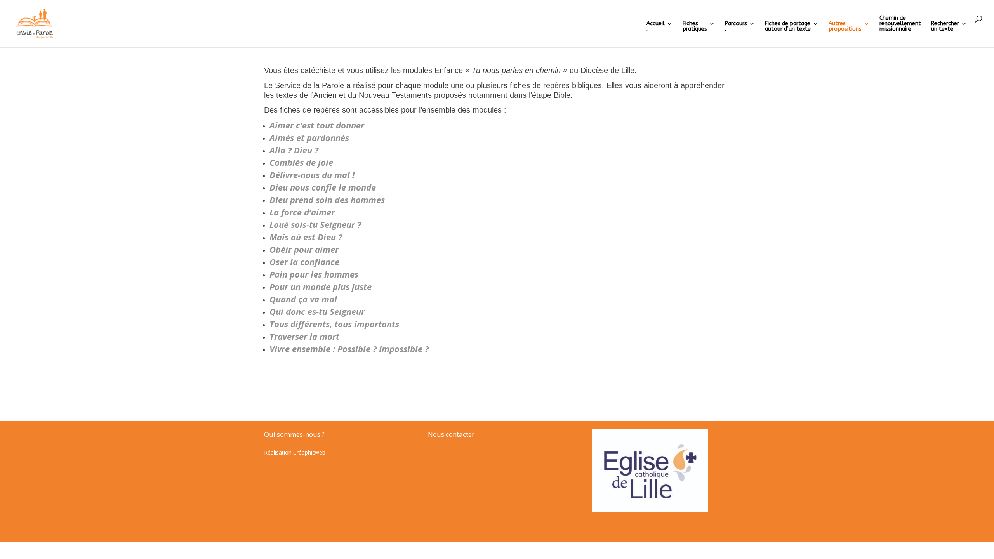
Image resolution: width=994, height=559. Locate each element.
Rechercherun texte (945, 26)
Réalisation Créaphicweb (294, 452)
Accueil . (655, 26)
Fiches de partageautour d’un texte (788, 26)
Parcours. (736, 26)
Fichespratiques (695, 26)
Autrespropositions (845, 26)
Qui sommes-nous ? (294, 434)
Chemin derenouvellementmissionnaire (900, 24)
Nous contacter (451, 434)
